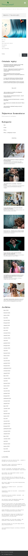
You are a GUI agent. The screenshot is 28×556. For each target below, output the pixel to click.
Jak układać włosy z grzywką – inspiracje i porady (13, 184)
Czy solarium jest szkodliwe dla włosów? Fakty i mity (14, 103)
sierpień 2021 (7, 403)
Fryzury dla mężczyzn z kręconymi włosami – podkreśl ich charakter (13, 208)
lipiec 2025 (6, 328)
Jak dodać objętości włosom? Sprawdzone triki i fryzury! (13, 483)
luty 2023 (6, 358)
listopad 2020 (7, 426)
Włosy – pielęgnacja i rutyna (10, 132)
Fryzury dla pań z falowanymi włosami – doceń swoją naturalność (14, 96)
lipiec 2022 (6, 375)
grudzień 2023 (7, 343)
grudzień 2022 (7, 363)
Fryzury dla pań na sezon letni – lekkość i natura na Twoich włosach (14, 461)
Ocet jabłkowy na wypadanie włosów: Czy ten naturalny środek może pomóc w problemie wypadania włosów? (13, 276)
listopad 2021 (7, 396)
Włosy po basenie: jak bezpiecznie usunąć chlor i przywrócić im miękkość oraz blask (14, 469)
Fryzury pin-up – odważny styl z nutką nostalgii (14, 231)
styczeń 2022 (7, 391)
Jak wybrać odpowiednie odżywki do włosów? (14, 299)
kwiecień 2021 (7, 413)
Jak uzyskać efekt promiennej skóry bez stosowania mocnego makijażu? (13, 500)
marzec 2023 (6, 355)
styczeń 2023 (7, 360)
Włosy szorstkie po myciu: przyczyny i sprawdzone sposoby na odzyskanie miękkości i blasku (13, 9)
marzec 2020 (6, 446)
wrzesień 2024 (7, 333)
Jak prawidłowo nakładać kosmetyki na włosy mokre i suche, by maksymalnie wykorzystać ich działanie (12, 515)
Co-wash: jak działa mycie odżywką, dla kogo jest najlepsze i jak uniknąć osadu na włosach (13, 79)
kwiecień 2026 (7, 313)
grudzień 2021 (7, 393)
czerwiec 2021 (7, 408)
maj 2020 (6, 441)
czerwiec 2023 (7, 348)
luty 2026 (6, 318)
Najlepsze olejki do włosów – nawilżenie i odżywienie (13, 491)
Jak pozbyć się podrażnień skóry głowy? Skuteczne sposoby (13, 473)
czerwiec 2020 (7, 438)
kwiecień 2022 (7, 383)
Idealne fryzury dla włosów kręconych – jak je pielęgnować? (13, 524)
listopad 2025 (7, 323)
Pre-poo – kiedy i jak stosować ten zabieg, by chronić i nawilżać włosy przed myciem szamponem (14, 70)
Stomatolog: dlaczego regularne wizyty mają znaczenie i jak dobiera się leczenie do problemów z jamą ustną (13, 65)
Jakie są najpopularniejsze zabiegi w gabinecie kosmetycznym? (14, 160)
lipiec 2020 (6, 436)
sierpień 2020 (7, 433)
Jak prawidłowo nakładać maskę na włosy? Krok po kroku (13, 107)
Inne (4, 125)
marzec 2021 (6, 416)
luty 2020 (6, 449)
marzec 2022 (6, 386)
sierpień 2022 (7, 373)
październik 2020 (7, 428)
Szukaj (3, 53)
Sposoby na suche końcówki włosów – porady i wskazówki (14, 100)
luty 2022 (6, 388)
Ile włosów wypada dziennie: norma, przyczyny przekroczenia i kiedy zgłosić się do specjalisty (14, 82)
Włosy (5, 130)
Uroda (5, 127)
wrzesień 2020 (7, 431)
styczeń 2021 (7, 421)
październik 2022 (7, 368)
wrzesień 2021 (7, 401)
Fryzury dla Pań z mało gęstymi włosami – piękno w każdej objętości (13, 253)
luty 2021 (6, 418)
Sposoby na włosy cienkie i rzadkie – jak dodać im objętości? (13, 496)
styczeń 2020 (7, 451)
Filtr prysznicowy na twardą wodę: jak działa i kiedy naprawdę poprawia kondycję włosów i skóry (13, 478)
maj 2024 (6, 340)
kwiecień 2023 (7, 353)
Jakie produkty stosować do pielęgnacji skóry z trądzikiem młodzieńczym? (13, 510)
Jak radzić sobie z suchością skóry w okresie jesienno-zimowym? (12, 465)
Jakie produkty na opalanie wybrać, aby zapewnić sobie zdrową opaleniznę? (12, 520)
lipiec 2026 (6, 310)
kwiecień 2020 (7, 443)
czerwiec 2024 (7, 338)
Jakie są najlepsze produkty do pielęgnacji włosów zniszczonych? (13, 93)
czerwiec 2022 (7, 378)
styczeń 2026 (7, 320)
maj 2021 (5, 411)
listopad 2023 (7, 345)
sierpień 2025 (7, 325)
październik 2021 (7, 398)
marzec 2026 (6, 315)
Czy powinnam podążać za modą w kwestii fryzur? (13, 528)
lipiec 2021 (6, 406)
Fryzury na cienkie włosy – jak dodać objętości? (12, 487)
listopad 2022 (7, 365)
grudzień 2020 (7, 423)
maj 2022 (6, 381)
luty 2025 (6, 330)
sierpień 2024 (7, 335)
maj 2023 (6, 350)
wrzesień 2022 (7, 370)
